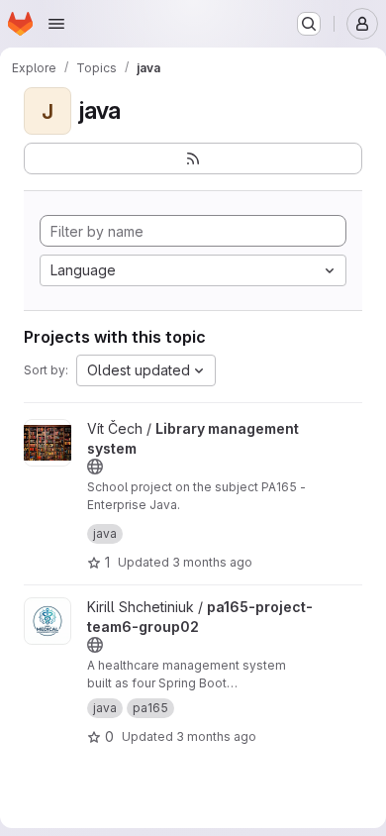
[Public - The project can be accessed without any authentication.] (95, 466)
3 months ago (212, 562)
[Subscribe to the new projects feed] (193, 158)
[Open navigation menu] (56, 24)
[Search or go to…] (309, 24)
